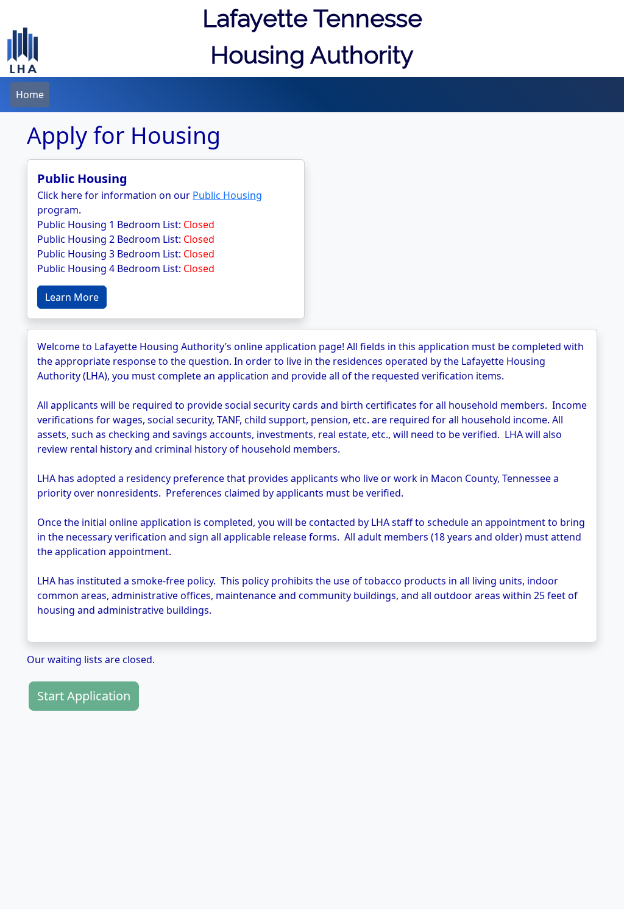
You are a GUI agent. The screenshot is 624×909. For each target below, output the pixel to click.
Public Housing (227, 195)
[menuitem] (29, 94)
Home (30, 94)
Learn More (72, 297)
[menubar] (29, 94)
